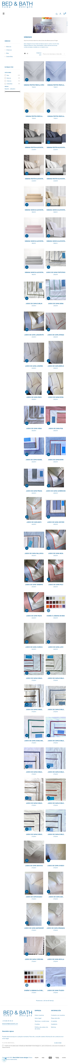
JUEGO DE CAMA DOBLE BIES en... (34, 741)
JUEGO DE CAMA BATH (34, 522)
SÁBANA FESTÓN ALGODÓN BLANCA (56, 179)
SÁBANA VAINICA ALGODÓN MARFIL (56, 210)
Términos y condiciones (42, 1021)
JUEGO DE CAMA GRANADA (56, 928)
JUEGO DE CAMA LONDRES (34, 366)
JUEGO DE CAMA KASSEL (34, 459)
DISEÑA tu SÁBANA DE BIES (56, 616)
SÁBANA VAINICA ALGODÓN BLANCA (56, 241)
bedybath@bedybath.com (10, 1023)
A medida (54, 1021)
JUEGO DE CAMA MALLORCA (34, 553)
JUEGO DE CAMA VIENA (34, 428)
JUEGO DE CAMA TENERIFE (34, 584)
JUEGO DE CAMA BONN (55, 459)
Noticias (53, 1027)
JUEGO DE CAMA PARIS (34, 397)
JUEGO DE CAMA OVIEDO (55, 865)
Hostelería (54, 1024)
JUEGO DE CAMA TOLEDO (55, 990)
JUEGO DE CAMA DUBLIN (34, 303)
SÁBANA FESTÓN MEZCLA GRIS (34, 85)
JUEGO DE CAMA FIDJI (55, 584)
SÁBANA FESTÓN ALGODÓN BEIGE (34, 179)
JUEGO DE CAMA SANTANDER (34, 928)
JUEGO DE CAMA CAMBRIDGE (56, 491)
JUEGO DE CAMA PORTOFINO (55, 272)
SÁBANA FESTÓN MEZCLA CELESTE (55, 85)
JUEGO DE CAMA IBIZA (55, 553)
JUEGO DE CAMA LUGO (55, 647)
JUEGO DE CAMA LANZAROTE (34, 335)
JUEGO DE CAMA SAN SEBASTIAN (56, 897)
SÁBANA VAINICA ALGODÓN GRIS (34, 272)
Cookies (37, 1024)
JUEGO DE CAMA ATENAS (55, 335)
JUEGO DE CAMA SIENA (55, 303)
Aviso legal (38, 1018)
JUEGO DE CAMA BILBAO (34, 897)
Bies (7, 53)
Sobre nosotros (39, 1015)
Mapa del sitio (55, 1018)
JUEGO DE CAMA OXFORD (55, 522)
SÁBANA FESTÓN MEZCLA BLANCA (55, 116)
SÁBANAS (7, 41)
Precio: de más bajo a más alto (54, 54)
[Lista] (27, 54)
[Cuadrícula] (25, 54)
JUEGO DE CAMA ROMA (55, 397)
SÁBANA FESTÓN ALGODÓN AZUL (56, 147)
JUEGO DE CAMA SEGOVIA (34, 865)
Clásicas (9, 50)
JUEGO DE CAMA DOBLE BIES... (34, 678)
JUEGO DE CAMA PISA (56, 428)
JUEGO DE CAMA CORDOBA (34, 959)
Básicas (8, 46)
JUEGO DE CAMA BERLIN (56, 366)
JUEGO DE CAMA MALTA (34, 616)
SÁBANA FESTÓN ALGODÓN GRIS (34, 147)
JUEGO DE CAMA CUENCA (34, 647)
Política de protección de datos (41, 1028)
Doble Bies (9, 56)
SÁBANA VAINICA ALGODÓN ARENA (34, 210)
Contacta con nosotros (58, 1015)
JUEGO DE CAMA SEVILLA (55, 959)
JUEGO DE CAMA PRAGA (34, 491)
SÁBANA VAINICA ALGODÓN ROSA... (34, 241)
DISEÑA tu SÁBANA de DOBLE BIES (34, 990)
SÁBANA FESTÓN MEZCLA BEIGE (34, 116)
